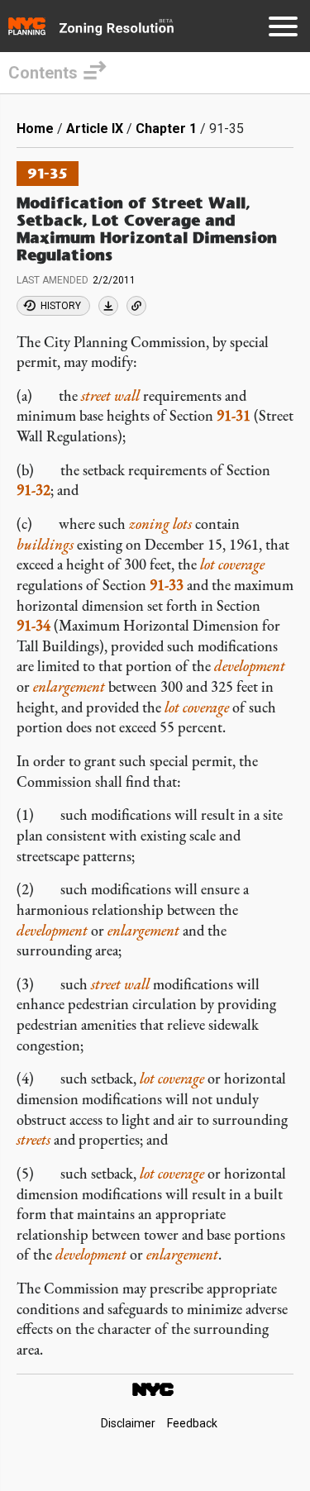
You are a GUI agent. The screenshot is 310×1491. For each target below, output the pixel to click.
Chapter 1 (166, 128)
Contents (43, 73)
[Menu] (283, 29)
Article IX (94, 128)
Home (35, 128)
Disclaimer (128, 1423)
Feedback (192, 1423)
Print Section (108, 306)
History (61, 306)
